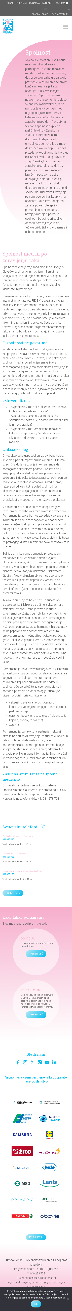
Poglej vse (36, 1237)
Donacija (34, 3)
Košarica (61, 3)
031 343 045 (8, 839)
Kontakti (47, 3)
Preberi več (13, 893)
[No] (67, 1299)
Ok (36, 1303)
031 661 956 (8, 857)
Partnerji (21, 3)
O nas (10, 3)
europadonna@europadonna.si (37, 1277)
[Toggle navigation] (65, 26)
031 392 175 (8, 874)
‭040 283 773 (37, 1273)
